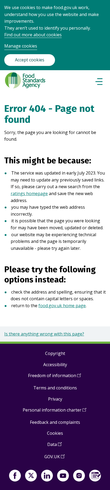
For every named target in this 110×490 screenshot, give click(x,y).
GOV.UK (54, 459)
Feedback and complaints (55, 422)
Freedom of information (54, 377)
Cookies (55, 433)
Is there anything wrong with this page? (44, 334)
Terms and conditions (55, 388)
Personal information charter (54, 412)
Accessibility (55, 364)
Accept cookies (29, 60)
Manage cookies (20, 46)
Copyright (55, 353)
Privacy (55, 399)
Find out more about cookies (33, 35)
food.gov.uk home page (62, 306)
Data (54, 446)
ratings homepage (29, 193)
